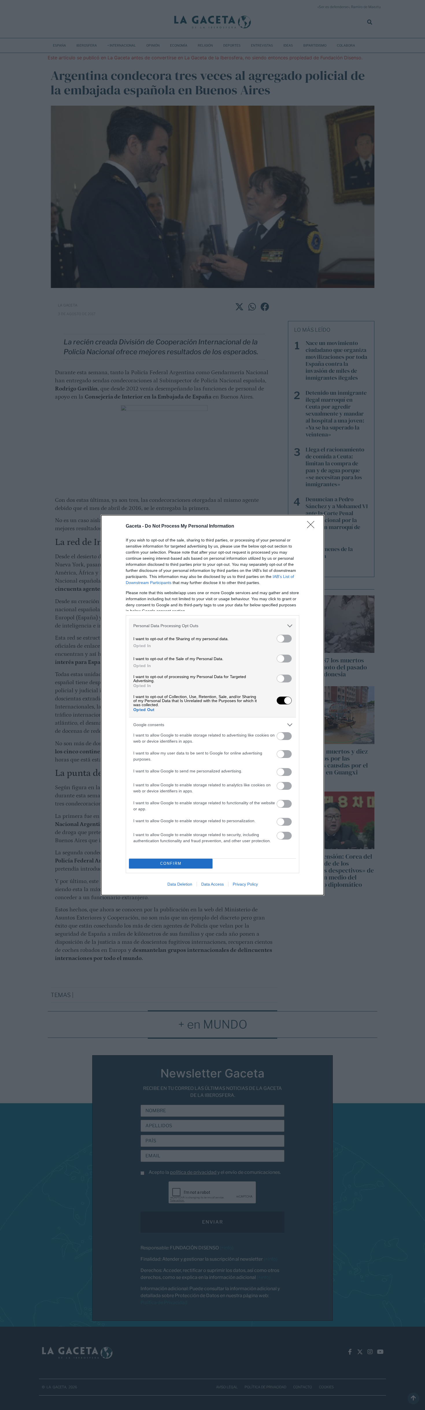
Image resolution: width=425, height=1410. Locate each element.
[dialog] (212, 705)
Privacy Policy (245, 884)
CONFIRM (171, 863)
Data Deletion (179, 884)
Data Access (212, 884)
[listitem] (212, 626)
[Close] (312, 526)
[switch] (284, 638)
